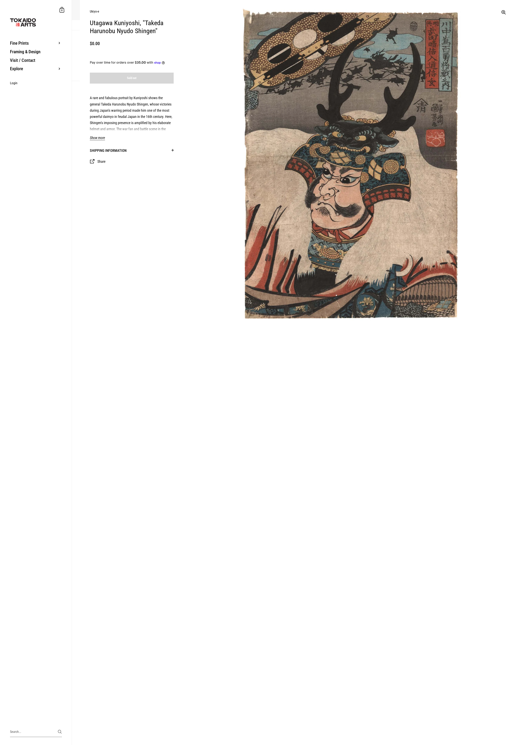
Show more (97, 138)
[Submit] (60, 732)
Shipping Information (108, 150)
